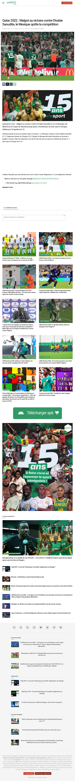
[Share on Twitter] (7, 84)
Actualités (17, 759)
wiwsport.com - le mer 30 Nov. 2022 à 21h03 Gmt (16, 28)
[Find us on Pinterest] (61, 627)
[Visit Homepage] (11, 3)
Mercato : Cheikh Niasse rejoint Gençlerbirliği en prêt (27, 577)
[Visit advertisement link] (37, 105)
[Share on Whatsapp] (11, 84)
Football (7, 254)
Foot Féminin (45, 254)
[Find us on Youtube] (41, 627)
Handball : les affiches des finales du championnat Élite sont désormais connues (36, 604)
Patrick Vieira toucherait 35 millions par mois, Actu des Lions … (41, 730)
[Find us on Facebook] (21, 627)
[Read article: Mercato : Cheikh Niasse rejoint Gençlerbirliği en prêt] (6, 579)
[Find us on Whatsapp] (14, 627)
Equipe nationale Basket (12, 553)
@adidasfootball (39, 179)
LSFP (16, 761)
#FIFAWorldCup (53, 179)
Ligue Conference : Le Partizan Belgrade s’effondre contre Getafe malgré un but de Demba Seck (41, 613)
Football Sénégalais (40, 758)
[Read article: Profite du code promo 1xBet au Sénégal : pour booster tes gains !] (15, 704)
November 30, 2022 (39, 183)
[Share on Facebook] (3, 84)
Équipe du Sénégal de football (11, 758)
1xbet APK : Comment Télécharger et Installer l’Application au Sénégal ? (33, 567)
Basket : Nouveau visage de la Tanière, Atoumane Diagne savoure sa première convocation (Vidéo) (41, 586)
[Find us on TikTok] (47, 627)
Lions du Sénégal (30, 758)
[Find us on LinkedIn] (54, 627)
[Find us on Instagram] (34, 627)
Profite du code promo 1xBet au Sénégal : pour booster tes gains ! (41, 702)
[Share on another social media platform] (14, 84)
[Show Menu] (3, 3)
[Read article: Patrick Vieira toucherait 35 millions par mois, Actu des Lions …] (15, 732)
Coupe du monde (39, 28)
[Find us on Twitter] (27, 627)
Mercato (22, 758)
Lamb (48, 758)
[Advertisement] (37, 10)
